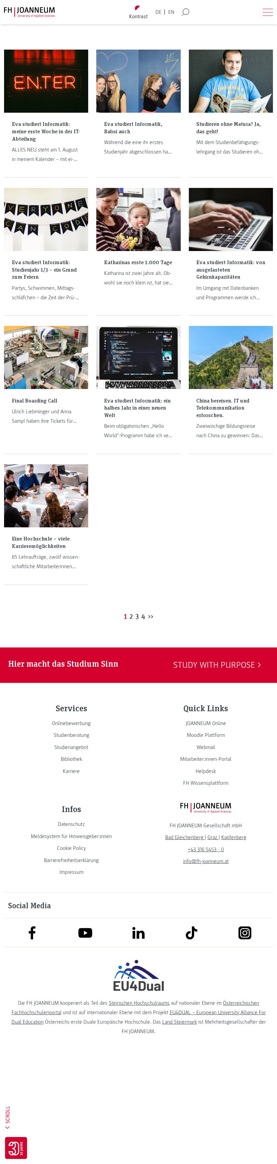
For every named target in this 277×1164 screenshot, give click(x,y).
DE (158, 12)
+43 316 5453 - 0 (206, 849)
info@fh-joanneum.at (206, 861)
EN (171, 12)
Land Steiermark (179, 1022)
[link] (71, 723)
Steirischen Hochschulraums (139, 1003)
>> (150, 616)
